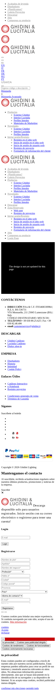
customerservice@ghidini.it (27, 326)
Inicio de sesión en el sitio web (29, 142)
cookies (5, 627)
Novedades (13, 126)
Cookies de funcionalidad (38, 646)
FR (2, 71)
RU (3, 76)
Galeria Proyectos (16, 12)
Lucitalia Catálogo (16, 343)
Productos (12, 112)
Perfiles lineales (21, 120)
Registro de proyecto (24, 148)
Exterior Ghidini (22, 115)
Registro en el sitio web (25, 140)
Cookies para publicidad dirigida (31, 642)
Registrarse (7, 608)
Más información (18, 622)
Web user (18, 210)
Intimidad (12, 366)
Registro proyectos (16, 389)
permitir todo (32, 688)
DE (3, 73)
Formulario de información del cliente (32, 151)
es (2, 62)
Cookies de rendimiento (13, 646)
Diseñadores (13, 6)
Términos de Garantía (18, 398)
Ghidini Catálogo (15, 340)
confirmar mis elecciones (13, 688)
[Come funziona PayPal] (28, 463)
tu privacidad (8, 642)
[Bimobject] (13, 438)
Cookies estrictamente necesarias (17, 649)
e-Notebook (13, 386)
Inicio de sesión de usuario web (29, 145)
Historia (11, 363)
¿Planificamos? (14, 9)
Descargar (12, 15)
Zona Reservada (15, 207)
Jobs (9, 17)
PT (2, 79)
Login (4, 544)
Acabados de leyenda (17, 3)
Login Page (13, 238)
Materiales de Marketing (25, 123)
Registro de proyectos (24, 213)
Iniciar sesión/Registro (18, 137)
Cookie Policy (14, 369)
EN (3, 65)
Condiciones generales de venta (22, 396)
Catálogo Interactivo (17, 383)
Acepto (4, 630)
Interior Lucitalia (22, 117)
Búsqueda (6, 91)
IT (2, 68)
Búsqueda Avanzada (11, 96)
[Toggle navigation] (2, 85)
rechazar (5, 632)
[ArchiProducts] (13, 434)
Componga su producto (18, 20)
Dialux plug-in (14, 346)
